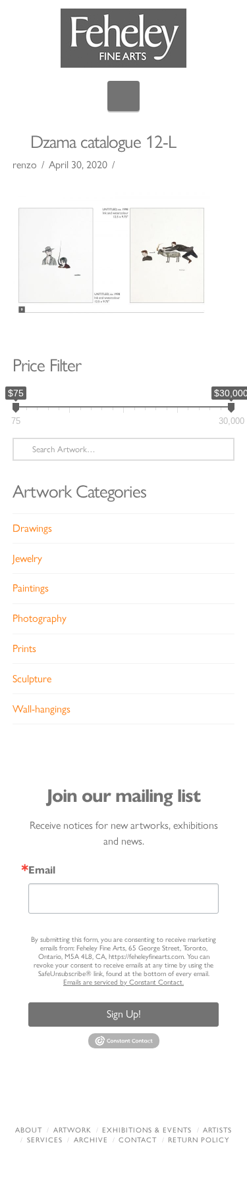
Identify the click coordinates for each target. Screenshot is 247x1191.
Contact (138, 1140)
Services (45, 1140)
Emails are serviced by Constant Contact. (123, 982)
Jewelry (27, 558)
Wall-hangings (41, 709)
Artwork (72, 1130)
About (28, 1130)
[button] (123, 96)
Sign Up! (124, 1014)
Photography (40, 618)
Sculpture (32, 678)
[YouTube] (144, 1095)
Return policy (198, 1140)
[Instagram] (185, 1095)
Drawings (32, 528)
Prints (24, 648)
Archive (91, 1140)
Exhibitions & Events (147, 1130)
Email (41, 870)
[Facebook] (62, 1095)
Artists (217, 1130)
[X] (103, 1095)
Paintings (31, 588)
